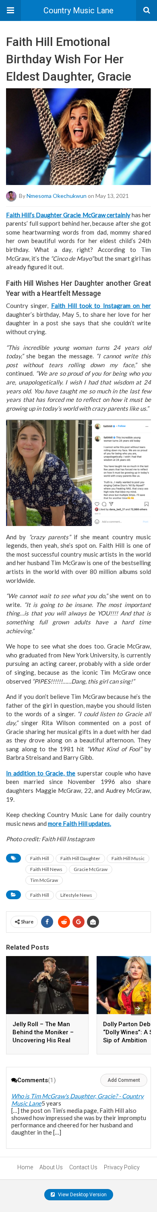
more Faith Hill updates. (79, 823)
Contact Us (83, 1167)
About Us (51, 1167)
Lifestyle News (76, 895)
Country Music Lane (78, 10)
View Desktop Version (82, 1194)
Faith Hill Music (128, 858)
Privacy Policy (122, 1167)
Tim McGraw (44, 880)
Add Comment (123, 1080)
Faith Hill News (46, 869)
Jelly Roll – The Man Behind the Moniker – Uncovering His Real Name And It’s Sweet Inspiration (43, 1040)
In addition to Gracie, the (40, 773)
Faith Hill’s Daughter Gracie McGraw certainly (68, 214)
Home (25, 1167)
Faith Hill (39, 858)
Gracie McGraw (90, 869)
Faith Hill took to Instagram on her (101, 305)
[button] (10, 10)
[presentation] (138, 1008)
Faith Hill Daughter (80, 858)
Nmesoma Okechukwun (57, 195)
